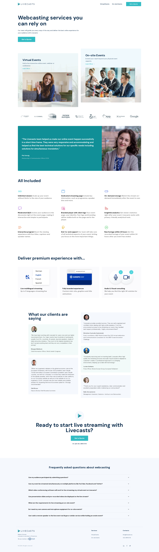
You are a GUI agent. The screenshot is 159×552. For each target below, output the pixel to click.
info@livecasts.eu (127, 534)
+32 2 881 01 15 (127, 537)
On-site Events (117, 4)
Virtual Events (104, 4)
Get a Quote (134, 4)
